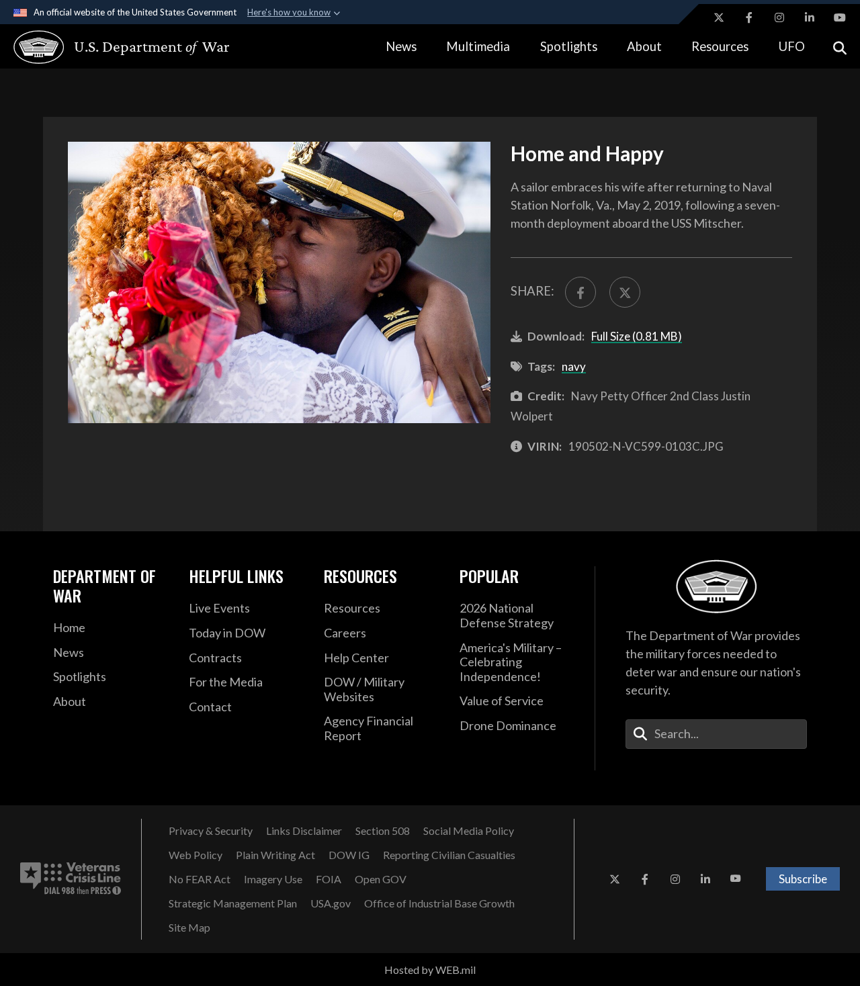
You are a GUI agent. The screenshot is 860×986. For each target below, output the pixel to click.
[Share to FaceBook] (580, 292)
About (644, 46)
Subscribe (803, 879)
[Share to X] (624, 292)
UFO (792, 46)
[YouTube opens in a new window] (840, 17)
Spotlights (568, 46)
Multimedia (478, 46)
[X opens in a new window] (719, 17)
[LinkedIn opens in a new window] (810, 17)
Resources (719, 46)
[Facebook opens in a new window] (749, 17)
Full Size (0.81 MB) (636, 336)
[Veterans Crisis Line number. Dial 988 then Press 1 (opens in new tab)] (70, 879)
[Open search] (840, 47)
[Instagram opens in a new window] (779, 17)
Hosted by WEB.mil (430, 969)
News (401, 46)
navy (574, 366)
